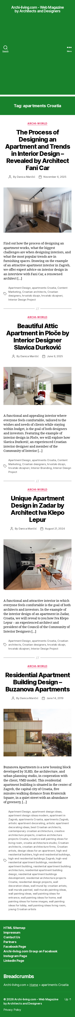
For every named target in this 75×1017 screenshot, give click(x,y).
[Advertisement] (37, 57)
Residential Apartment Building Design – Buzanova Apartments (37, 682)
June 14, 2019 (55, 698)
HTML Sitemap (14, 928)
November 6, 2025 (54, 176)
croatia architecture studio (40, 842)
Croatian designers (34, 464)
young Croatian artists (22, 909)
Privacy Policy (12, 1009)
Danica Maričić (26, 176)
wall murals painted (20, 889)
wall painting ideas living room (46, 905)
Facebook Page (14, 946)
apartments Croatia (44, 287)
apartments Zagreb (56, 819)
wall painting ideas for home (38, 897)
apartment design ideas (46, 811)
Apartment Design (19, 287)
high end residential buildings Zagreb (31, 858)
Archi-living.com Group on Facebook (30, 951)
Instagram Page (15, 956)
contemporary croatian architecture (30, 831)
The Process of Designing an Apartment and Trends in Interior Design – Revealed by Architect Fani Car (37, 150)
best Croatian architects (46, 827)
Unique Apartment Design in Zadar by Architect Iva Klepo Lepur (37, 508)
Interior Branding (41, 468)
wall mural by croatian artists (48, 885)
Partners (9, 942)
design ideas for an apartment (36, 850)
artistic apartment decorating (26, 823)
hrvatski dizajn (31, 295)
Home (33, 985)
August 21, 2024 (55, 528)
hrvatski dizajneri (51, 295)
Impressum (11, 932)
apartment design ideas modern (28, 815)
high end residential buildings (51, 854)
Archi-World (37, 123)
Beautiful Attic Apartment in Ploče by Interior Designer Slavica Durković (37, 336)
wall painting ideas (19, 893)
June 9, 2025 (55, 356)
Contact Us (11, 937)
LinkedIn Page (13, 960)
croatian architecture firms (39, 846)
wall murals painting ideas (50, 889)
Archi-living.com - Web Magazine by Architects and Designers (37, 9)
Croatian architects (34, 291)
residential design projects (35, 882)
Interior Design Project (22, 299)
